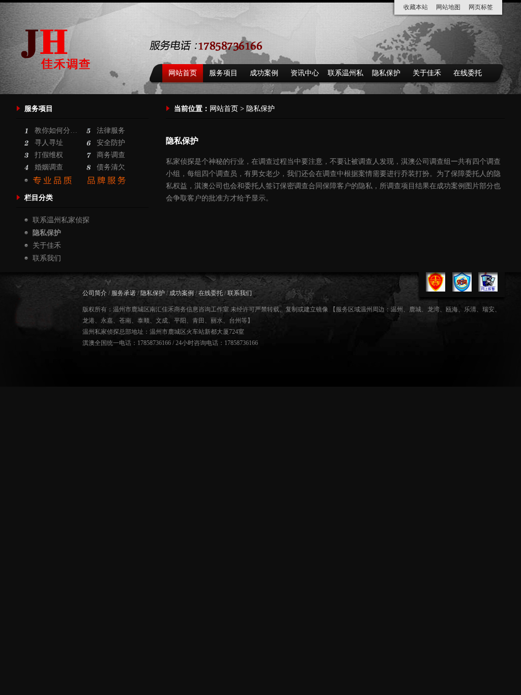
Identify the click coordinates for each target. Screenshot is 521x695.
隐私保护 (386, 73)
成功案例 (264, 73)
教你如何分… (56, 130)
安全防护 (111, 143)
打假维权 (49, 155)
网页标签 (481, 7)
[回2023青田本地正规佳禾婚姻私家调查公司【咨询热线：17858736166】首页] (58, 81)
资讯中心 (305, 73)
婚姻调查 (49, 167)
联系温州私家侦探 (345, 75)
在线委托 (467, 73)
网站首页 (182, 73)
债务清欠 (111, 167)
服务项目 (223, 73)
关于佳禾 (427, 73)
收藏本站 (415, 7)
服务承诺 (123, 293)
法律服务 (111, 130)
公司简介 (94, 293)
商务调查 (111, 155)
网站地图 (448, 7)
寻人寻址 (49, 143)
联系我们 (47, 258)
